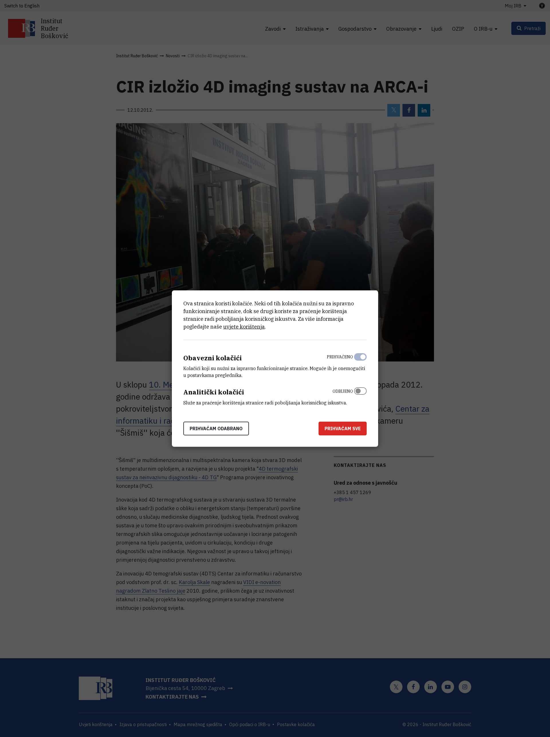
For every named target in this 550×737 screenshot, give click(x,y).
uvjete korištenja (244, 326)
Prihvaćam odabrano (216, 428)
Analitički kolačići (213, 392)
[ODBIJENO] (360, 395)
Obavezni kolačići (212, 357)
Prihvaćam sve (343, 428)
